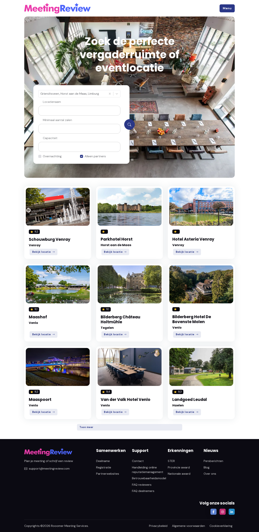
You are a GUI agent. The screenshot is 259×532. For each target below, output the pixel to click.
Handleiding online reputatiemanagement (147, 469)
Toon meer (86, 427)
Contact (138, 461)
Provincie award (179, 467)
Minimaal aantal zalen (57, 120)
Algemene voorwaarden (188, 526)
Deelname (103, 461)
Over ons (210, 474)
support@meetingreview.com (49, 469)
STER (171, 461)
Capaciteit (50, 138)
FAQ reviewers (141, 485)
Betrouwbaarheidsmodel (149, 478)
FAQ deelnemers (143, 491)
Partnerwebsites (107, 474)
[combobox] (40, 93)
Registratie (103, 467)
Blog (207, 467)
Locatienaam (52, 102)
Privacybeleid (158, 526)
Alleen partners (95, 156)
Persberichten (213, 461)
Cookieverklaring (221, 526)
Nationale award (179, 474)
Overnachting (52, 156)
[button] (227, 8)
